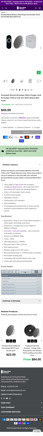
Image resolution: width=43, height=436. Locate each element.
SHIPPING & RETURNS (11, 301)
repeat (39, 271)
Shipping (4, 113)
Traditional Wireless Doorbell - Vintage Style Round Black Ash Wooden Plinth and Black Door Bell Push (32, 350)
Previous (2, 48)
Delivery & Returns (24, 127)
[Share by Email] (31, 90)
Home (3, 12)
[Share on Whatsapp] (28, 90)
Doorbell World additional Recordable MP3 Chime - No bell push (11, 348)
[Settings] (36, 7)
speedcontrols (33, 271)
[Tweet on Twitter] (19, 90)
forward (17, 271)
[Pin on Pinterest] (22, 90)
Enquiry (37, 127)
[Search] (6, 7)
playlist (36, 271)
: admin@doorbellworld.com (15, 390)
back (14, 271)
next (10, 271)
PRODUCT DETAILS (10, 165)
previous (3, 271)
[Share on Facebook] (16, 90)
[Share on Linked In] (25, 90)
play (7, 271)
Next (40, 48)
